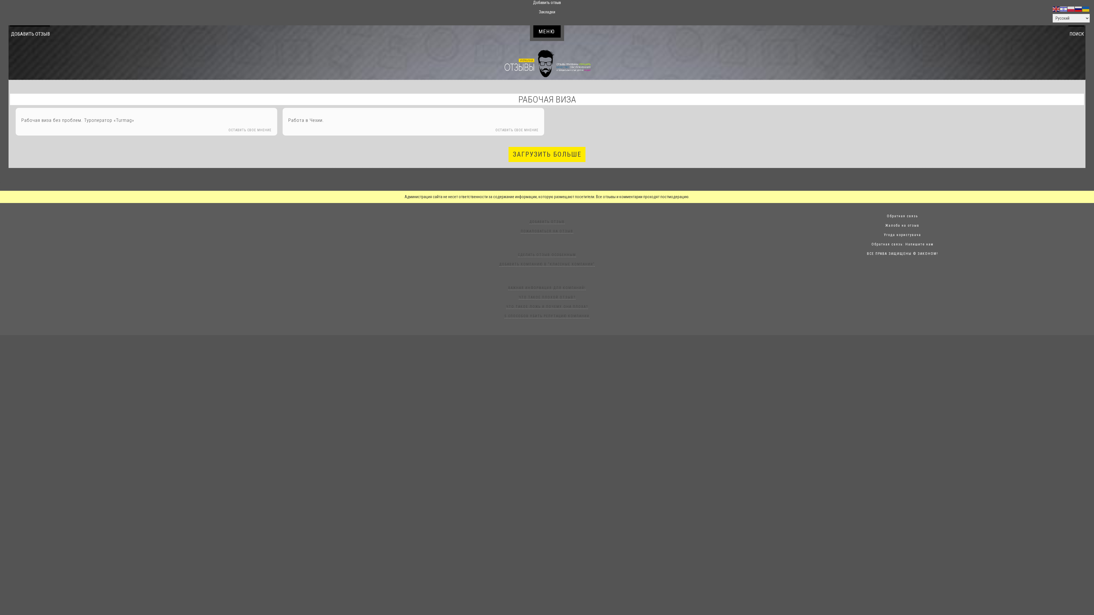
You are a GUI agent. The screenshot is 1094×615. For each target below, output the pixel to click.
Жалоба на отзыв (902, 225)
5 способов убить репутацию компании (547, 316)
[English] (1056, 9)
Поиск (1076, 34)
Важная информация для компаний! (547, 288)
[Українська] (1086, 9)
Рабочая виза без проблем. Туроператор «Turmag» (77, 120)
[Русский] (1078, 9)
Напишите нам (919, 244)
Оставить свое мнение (250, 130)
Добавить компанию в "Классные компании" (547, 264)
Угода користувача (902, 235)
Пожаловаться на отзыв (547, 231)
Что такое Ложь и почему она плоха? (547, 307)
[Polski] (1071, 9)
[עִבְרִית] (1064, 9)
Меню (547, 31)
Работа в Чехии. (306, 120)
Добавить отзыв (30, 34)
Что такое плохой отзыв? (547, 297)
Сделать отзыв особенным (547, 255)
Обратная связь (902, 216)
